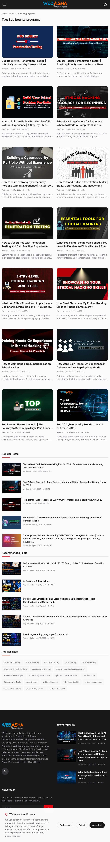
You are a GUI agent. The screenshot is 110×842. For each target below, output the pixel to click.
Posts (11, 13)
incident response (50, 682)
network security (89, 662)
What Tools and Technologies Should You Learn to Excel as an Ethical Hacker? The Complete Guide (82, 244)
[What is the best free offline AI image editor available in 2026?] (66, 777)
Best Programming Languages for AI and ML (46, 634)
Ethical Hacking (32, 662)
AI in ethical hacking (12, 688)
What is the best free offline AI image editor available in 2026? (92, 775)
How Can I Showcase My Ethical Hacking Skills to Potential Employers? (81, 305)
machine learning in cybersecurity (70, 669)
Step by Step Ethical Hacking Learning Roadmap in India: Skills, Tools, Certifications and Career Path (59, 600)
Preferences (65, 825)
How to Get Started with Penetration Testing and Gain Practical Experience (25, 244)
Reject (82, 825)
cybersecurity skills (71, 682)
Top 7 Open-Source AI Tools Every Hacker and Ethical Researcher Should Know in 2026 (64, 484)
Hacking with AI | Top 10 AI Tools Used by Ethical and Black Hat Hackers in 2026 (92, 736)
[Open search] (105, 4)
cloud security (89, 675)
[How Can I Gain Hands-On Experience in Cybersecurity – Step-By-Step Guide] (82, 345)
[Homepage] (55, 4)
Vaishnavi (5, 68)
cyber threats (31, 682)
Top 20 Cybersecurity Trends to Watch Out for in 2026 (80, 426)
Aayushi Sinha (62, 432)
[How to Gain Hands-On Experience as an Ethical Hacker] (27, 345)
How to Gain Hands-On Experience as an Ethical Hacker (26, 365)
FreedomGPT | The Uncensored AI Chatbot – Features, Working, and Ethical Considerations (62, 519)
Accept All (97, 825)
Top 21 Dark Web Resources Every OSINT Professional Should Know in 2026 (62, 499)
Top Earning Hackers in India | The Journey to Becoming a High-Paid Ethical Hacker (26, 426)
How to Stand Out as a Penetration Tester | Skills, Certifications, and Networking (82, 184)
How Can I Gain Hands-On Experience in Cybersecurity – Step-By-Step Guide (81, 365)
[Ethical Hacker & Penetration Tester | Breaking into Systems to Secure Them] (82, 42)
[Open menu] (4, 4)
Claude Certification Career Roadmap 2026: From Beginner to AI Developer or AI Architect (65, 618)
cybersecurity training (41, 669)
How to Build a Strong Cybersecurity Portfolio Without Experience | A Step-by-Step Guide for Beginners (27, 184)
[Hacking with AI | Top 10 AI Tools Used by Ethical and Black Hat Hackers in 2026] (66, 737)
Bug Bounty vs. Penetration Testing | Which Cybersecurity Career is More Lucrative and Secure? (24, 62)
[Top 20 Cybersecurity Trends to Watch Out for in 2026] (82, 405)
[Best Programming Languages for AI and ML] (11, 639)
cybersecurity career (34, 688)
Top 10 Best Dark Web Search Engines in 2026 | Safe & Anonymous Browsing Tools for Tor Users (63, 466)
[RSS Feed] (5, 771)
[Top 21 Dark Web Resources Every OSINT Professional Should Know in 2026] (11, 504)
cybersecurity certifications (15, 669)
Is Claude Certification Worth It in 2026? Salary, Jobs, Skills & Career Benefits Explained (63, 565)
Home (4, 13)
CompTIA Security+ (57, 688)
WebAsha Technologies (13, 675)
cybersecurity (70, 662)
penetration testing (12, 662)
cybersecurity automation (66, 675)
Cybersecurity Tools (12, 682)
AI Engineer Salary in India (36, 581)
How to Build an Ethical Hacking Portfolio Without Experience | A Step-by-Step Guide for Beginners (26, 123)
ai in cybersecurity (51, 662)
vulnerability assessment (39, 675)
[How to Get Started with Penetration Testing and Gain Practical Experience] (27, 223)
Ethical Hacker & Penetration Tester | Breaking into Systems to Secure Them (80, 62)
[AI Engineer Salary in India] (11, 586)
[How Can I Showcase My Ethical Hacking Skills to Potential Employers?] (82, 284)
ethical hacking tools (93, 682)
